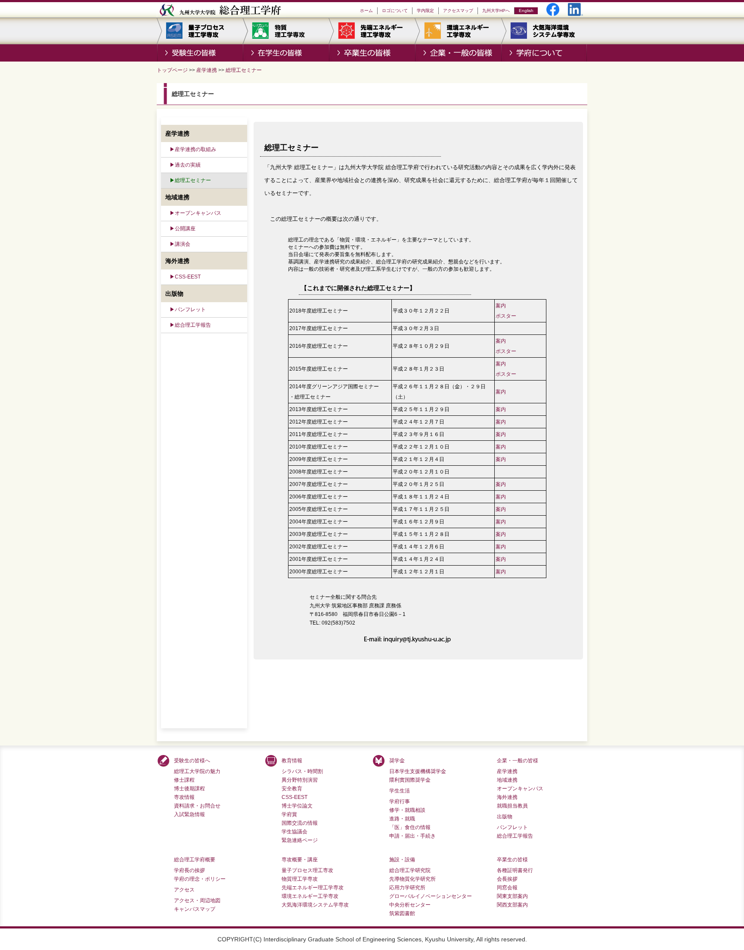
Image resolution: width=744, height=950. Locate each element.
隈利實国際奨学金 (410, 780)
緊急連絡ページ (300, 840)
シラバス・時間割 (302, 771)
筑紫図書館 (402, 913)
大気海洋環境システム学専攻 (544, 31)
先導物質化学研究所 (412, 879)
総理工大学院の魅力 (197, 771)
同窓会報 (507, 888)
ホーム (366, 10)
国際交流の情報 (300, 823)
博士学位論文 (297, 806)
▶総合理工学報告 (190, 325)
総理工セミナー (244, 70)
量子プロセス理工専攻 (307, 870)
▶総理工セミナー (190, 180)
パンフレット (512, 827)
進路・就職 (402, 819)
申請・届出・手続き (412, 836)
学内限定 (425, 10)
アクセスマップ (458, 10)
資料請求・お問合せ (197, 806)
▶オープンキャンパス (195, 213)
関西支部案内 (512, 905)
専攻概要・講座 (300, 860)
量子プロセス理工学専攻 (200, 31)
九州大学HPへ (496, 10)
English (526, 10)
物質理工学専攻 (286, 31)
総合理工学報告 (515, 836)
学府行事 (399, 801)
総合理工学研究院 (410, 870)
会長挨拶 (507, 879)
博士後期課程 (189, 789)
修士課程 (184, 780)
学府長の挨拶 (189, 870)
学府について (544, 53)
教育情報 (292, 761)
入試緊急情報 (189, 814)
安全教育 (292, 789)
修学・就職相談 (407, 810)
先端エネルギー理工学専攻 (372, 31)
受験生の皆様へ (200, 53)
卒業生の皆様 (512, 860)
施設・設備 (402, 860)
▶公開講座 (182, 229)
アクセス (184, 890)
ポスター (506, 316)
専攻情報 (184, 797)
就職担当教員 (512, 806)
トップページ (172, 70)
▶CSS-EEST (185, 277)
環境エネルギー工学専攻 (458, 31)
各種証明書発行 (515, 870)
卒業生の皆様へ (372, 53)
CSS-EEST (294, 797)
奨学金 (397, 761)
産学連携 (206, 70)
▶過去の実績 (185, 165)
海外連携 (507, 797)
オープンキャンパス (520, 789)
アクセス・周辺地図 (197, 900)
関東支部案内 (512, 896)
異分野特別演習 (300, 780)
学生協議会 (294, 832)
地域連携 (507, 780)
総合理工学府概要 (194, 860)
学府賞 (289, 814)
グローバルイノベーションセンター (430, 896)
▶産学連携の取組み (193, 149)
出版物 (504, 817)
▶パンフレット (188, 309)
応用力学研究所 (407, 888)
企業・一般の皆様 (458, 53)
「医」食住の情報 (410, 827)
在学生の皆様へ (286, 53)
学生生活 (399, 791)
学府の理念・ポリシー (200, 879)
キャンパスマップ (194, 909)
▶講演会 (180, 244)
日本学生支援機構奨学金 (417, 771)
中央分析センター (410, 905)
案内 (501, 306)
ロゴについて (395, 10)
